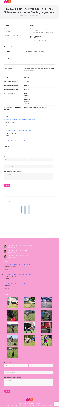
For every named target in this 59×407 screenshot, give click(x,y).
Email (5, 164)
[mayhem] (12, 327)
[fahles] (29, 340)
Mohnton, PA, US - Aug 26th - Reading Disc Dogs (15, 141)
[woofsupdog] (12, 352)
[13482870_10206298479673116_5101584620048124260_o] (29, 315)
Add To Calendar (11, 35)
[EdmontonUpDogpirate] (46, 302)
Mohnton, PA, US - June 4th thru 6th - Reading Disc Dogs (17, 130)
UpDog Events (42, 40)
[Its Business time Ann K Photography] (12, 315)
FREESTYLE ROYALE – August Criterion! (18, 255)
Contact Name (7, 156)
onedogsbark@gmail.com (30, 58)
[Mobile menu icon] (54, 2)
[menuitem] (8, 405)
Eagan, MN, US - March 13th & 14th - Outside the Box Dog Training (19, 119)
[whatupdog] (29, 327)
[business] (12, 340)
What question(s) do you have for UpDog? (13, 171)
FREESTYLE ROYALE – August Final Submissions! (20, 245)
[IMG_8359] (29, 302)
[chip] (46, 315)
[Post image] (5, 246)
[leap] (46, 340)
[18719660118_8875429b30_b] (12, 302)
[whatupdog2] (46, 327)
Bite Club (35, 40)
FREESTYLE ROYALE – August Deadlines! (18, 250)
